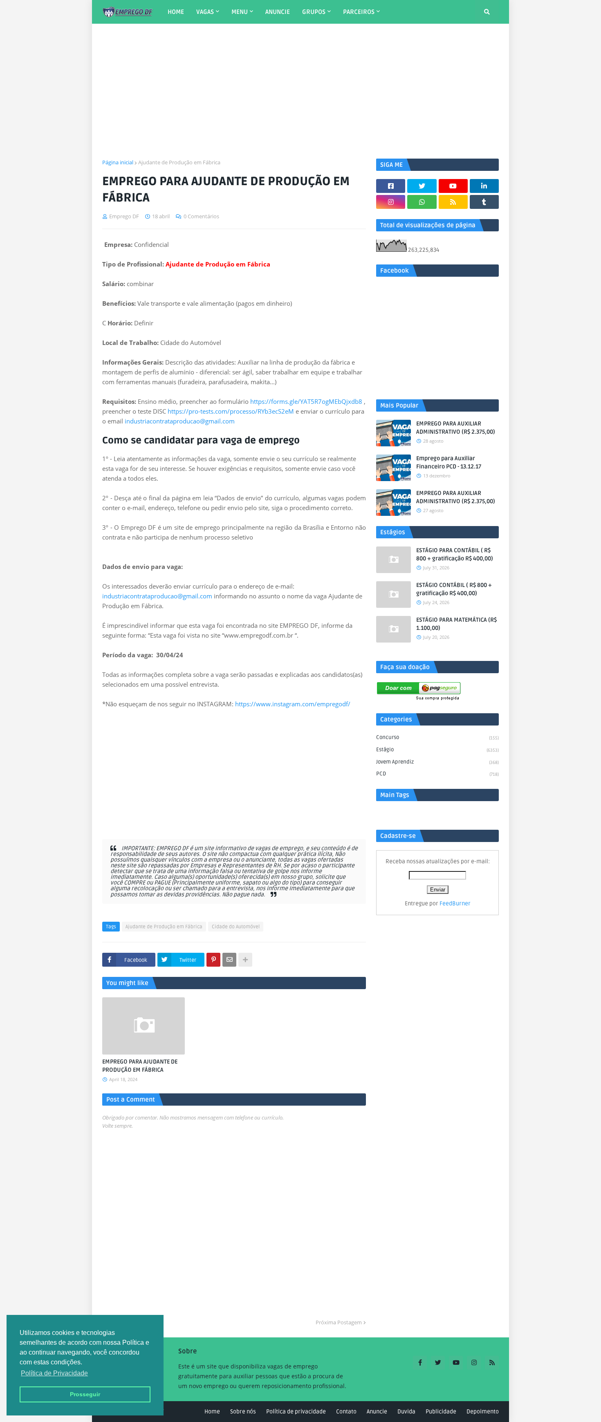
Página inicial (117, 162)
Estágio (437, 749)
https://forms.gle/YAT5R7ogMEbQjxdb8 (306, 401)
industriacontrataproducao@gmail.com (180, 421)
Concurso (437, 737)
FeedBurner (455, 903)
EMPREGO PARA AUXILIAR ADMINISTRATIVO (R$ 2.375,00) (455, 427)
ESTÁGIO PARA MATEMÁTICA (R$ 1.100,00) (456, 624)
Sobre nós (243, 1411)
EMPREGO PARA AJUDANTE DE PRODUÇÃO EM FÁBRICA (139, 1065)
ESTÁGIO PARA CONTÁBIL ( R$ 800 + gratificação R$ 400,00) (454, 554)
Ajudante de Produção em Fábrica (179, 162)
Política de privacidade (296, 1411)
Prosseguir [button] (85, 1394)
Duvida (406, 1411)
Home (212, 1411)
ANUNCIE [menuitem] (277, 12)
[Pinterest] (213, 960)
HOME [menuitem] (176, 12)
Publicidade (441, 1411)
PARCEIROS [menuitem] (359, 12)
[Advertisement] (300, 91)
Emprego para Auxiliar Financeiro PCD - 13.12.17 (448, 462)
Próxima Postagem (339, 1322)
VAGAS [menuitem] (205, 12)
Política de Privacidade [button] (54, 1373)
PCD (437, 773)
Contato (346, 1411)
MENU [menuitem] (239, 12)
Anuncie (377, 1411)
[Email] (229, 960)
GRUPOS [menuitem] (313, 12)
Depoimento (482, 1411)
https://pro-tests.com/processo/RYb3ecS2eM (231, 411)
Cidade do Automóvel (236, 927)
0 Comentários (201, 216)
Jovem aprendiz (437, 762)
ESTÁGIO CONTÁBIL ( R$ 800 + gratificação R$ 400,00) (454, 589)
